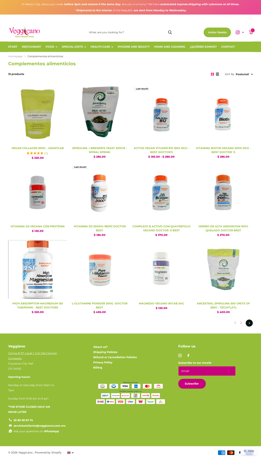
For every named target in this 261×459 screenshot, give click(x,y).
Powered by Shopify (48, 452)
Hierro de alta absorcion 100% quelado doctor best (223, 228)
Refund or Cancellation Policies (115, 357)
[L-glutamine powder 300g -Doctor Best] (99, 269)
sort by (229, 74)
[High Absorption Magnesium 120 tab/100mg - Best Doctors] (37, 269)
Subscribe (192, 383)
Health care (100, 46)
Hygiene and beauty (134, 46)
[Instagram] (180, 355)
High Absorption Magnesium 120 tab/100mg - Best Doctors (37, 305)
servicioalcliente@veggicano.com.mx (40, 425)
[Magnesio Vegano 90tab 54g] (161, 269)
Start (12, 46)
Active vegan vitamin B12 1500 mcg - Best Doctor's (161, 150)
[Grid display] (212, 74)
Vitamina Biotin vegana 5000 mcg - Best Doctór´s (223, 150)
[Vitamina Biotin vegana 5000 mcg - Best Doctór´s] (223, 114)
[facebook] (188, 355)
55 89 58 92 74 (23, 420)
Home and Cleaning (169, 46)
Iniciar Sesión (217, 32)
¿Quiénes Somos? (203, 46)
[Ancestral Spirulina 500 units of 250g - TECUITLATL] (223, 269)
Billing (97, 367)
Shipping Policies (105, 352)
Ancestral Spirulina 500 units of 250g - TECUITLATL (223, 305)
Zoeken (170, 32)
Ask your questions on (36, 431)
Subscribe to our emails (194, 362)
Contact (228, 46)
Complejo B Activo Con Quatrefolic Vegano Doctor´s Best (161, 228)
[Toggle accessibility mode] (251, 18)
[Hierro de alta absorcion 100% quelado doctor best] (223, 192)
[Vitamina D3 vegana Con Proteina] (37, 192)
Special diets (72, 46)
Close (257, 7)
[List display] (217, 74)
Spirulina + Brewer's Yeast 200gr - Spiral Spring (99, 150)
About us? (100, 347)
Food (50, 46)
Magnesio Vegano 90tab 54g (161, 303)
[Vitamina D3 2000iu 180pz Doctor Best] (99, 192)
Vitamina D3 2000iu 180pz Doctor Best (100, 228)
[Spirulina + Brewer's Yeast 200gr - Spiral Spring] (99, 114)
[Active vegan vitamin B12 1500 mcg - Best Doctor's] (161, 114)
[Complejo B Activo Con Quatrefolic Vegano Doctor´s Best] (161, 192)
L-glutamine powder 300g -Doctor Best (99, 305)
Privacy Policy (102, 362)
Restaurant (31, 46)
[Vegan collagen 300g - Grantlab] (37, 114)
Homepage (15, 56)
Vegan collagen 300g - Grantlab (37, 148)
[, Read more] (240, 32)
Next (249, 323)
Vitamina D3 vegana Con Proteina (38, 226)
